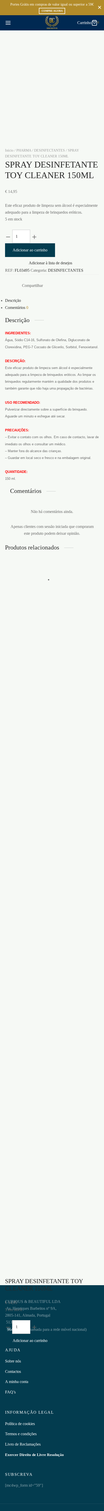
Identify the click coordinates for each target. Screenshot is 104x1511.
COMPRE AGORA (52, 10)
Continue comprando (33, 50)
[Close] (99, 7)
